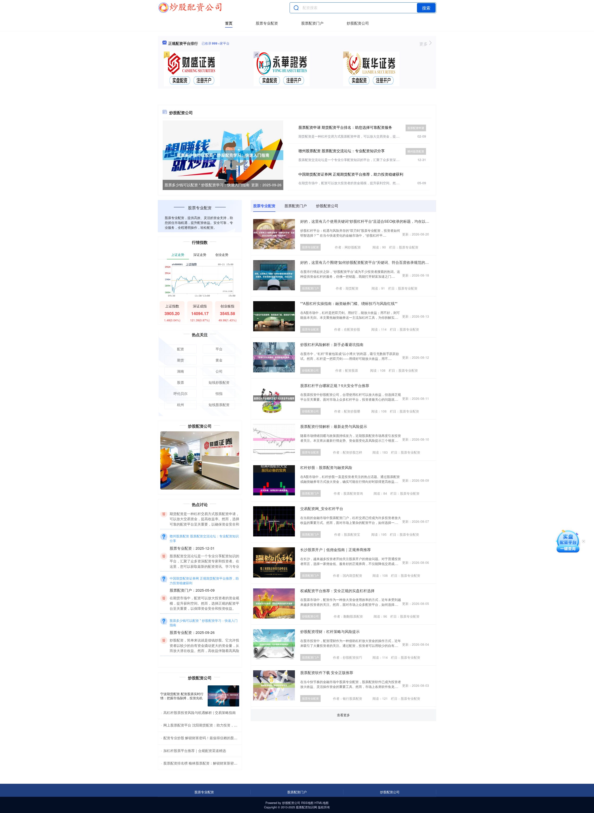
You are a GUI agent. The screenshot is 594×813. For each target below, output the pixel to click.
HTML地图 (321, 802)
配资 (180, 348)
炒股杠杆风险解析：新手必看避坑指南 (331, 344)
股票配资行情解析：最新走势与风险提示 (333, 426)
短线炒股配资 (219, 382)
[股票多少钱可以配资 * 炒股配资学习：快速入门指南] (223, 154)
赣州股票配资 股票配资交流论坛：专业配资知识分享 (341, 150)
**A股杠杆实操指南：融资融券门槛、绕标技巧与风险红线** (348, 303)
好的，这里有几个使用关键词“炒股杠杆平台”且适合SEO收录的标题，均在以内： (366, 221)
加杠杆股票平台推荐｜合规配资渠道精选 (194, 750)
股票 (180, 382)
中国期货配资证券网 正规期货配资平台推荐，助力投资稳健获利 (350, 174)
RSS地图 (307, 802)
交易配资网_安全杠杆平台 (321, 508)
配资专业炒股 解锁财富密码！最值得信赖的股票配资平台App (210, 737)
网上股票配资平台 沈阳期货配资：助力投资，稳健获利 (205, 725)
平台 (219, 348)
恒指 (219, 393)
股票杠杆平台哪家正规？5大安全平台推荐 (334, 385)
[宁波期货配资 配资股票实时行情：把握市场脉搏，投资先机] (223, 696)
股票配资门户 (312, 23)
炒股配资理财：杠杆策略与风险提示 (330, 631)
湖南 (180, 371)
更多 (424, 44)
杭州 (180, 404)
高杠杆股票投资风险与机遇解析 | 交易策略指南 (199, 712)
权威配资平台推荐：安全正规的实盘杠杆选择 (337, 590)
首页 (228, 23)
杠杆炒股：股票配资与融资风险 (326, 467)
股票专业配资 (267, 23)
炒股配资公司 (358, 23)
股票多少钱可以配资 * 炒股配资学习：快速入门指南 (207, 184)
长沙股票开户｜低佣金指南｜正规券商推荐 (335, 549)
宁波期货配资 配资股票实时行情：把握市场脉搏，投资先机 (181, 695)
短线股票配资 (219, 404)
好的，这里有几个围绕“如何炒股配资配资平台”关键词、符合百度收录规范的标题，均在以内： (377, 262)
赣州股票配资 (415, 151)
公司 (219, 371)
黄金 (219, 360)
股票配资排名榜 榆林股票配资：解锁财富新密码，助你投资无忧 (212, 763)
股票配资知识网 (306, 807)
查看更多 (343, 715)
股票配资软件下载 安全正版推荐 (326, 672)
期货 (180, 360)
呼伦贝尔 (180, 393)
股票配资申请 (415, 128)
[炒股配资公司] (190, 7)
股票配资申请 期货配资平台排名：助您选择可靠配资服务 (345, 127)
